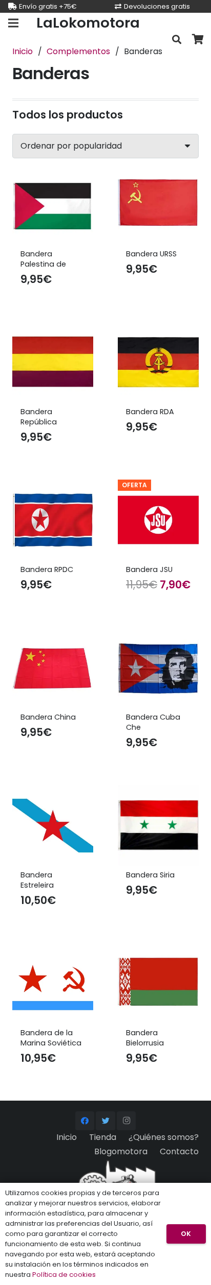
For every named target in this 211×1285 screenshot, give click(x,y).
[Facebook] (85, 1121)
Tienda (102, 1137)
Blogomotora (120, 1151)
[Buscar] (176, 39)
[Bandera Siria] (158, 825)
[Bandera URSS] (158, 204)
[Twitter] (105, 1121)
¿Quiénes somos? (164, 1137)
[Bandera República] (52, 362)
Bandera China (48, 717)
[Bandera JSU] (158, 520)
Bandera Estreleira (37, 880)
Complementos (78, 51)
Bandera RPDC (46, 569)
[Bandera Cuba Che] (158, 667)
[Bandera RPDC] (52, 520)
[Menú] (13, 23)
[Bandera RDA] (158, 362)
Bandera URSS (151, 254)
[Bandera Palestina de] (52, 204)
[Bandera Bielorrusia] (158, 983)
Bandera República (38, 417)
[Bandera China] (52, 667)
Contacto (179, 1151)
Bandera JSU (149, 569)
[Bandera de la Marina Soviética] (52, 983)
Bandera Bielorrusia (145, 1038)
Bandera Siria (150, 875)
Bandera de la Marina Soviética (50, 1038)
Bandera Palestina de (43, 259)
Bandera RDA (150, 412)
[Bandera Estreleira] (52, 825)
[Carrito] (198, 39)
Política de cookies (64, 1274)
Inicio (22, 51)
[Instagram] (126, 1121)
